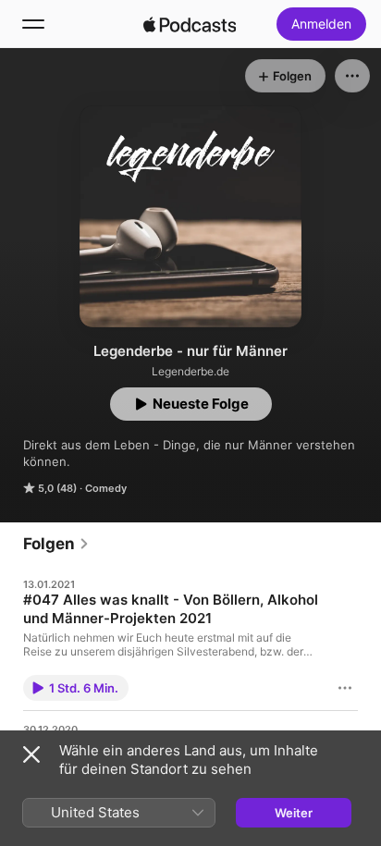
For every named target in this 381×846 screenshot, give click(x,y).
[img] (189, 24)
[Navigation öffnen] (33, 24)
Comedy (106, 488)
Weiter (294, 812)
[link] (56, 543)
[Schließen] (31, 754)
